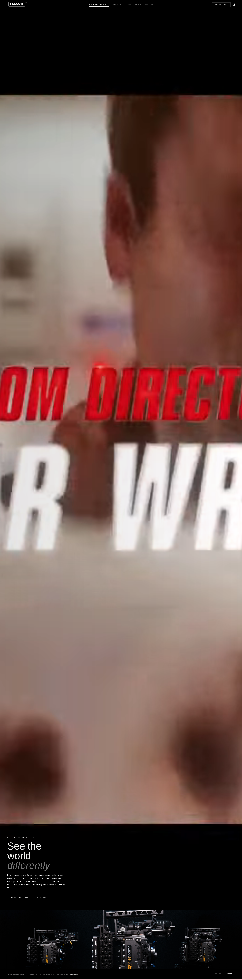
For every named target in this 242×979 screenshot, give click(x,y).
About (138, 5)
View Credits (44, 897)
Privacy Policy (73, 974)
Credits (117, 5)
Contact (149, 5)
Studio (128, 5)
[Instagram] (234, 4)
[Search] (208, 4)
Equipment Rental (99, 4)
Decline (217, 974)
